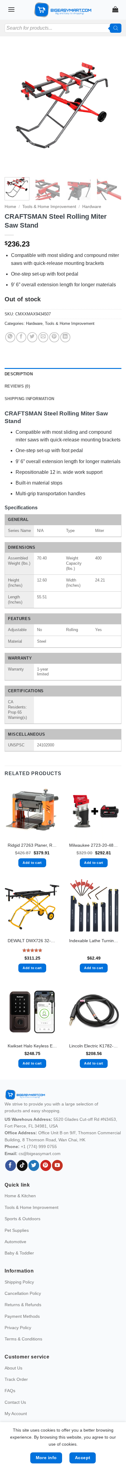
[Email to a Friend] (43, 337)
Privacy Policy (18, 1327)
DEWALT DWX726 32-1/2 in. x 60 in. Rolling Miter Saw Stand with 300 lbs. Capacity (32, 940)
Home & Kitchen (20, 1195)
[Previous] (14, 110)
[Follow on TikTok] (22, 1165)
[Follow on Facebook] (10, 1165)
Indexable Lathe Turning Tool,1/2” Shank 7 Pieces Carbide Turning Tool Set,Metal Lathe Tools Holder (93, 940)
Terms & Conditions (23, 1338)
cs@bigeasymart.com (40, 1153)
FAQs (10, 1390)
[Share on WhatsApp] (10, 337)
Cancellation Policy (23, 1293)
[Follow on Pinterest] (45, 1165)
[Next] (111, 110)
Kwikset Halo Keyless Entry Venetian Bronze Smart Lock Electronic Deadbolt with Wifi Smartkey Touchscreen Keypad (32, 1046)
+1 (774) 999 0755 (39, 1146)
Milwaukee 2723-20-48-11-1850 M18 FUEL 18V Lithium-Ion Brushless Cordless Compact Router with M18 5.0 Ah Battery (93, 845)
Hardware (91, 206)
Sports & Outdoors (22, 1218)
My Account (16, 1413)
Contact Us (15, 1402)
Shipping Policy (19, 1282)
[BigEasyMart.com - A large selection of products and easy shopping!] (63, 9)
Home (10, 206)
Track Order (16, 1379)
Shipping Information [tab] (29, 398)
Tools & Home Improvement (49, 206)
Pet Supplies (17, 1230)
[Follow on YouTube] (57, 1165)
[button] (11, 9)
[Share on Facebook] (21, 337)
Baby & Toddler (19, 1253)
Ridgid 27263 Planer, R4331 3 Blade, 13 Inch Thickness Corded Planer (32, 845)
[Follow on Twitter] (33, 1165)
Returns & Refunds (23, 1304)
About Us (13, 1368)
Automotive (15, 1241)
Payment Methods (22, 1316)
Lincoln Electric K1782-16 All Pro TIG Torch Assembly (93, 1046)
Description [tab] (19, 374)
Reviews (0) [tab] (17, 386)
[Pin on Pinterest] (54, 337)
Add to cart (32, 862)
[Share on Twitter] (32, 337)
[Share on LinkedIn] (65, 337)
